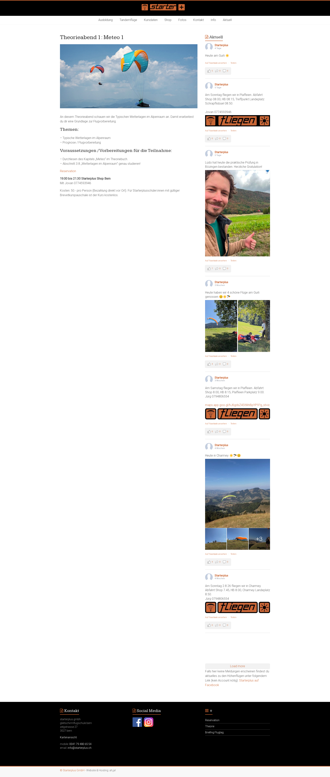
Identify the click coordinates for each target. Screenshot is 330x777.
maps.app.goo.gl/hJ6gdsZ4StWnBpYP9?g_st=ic (237, 405)
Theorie (209, 726)
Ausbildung (105, 20)
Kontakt (198, 20)
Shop (167, 20)
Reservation (68, 171)
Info (213, 20)
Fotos (182, 20)
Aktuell (227, 20)
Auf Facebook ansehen (216, 63)
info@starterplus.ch (79, 747)
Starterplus (221, 45)
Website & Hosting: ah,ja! (101, 770)
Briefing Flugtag (214, 732)
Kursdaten (151, 20)
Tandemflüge (128, 20)
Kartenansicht (68, 737)
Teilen (233, 63)
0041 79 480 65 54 (80, 744)
